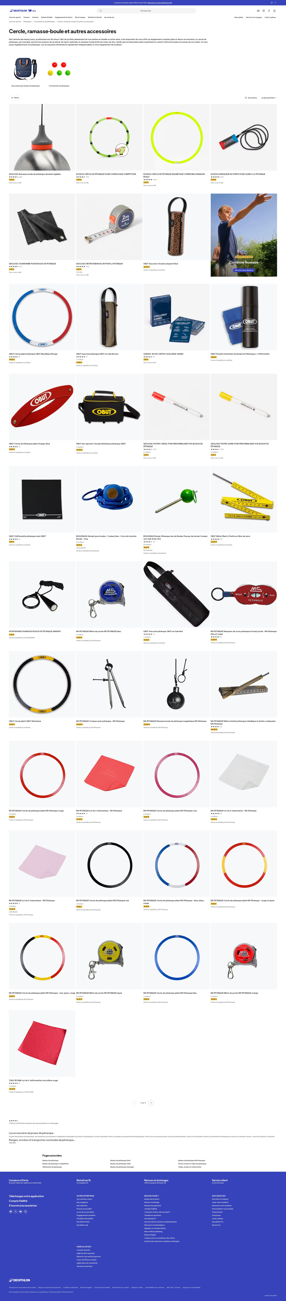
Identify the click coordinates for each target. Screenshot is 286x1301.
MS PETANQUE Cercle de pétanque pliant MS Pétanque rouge (36, 811)
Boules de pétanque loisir (120, 1160)
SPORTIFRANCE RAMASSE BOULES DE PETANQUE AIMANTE (35, 631)
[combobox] (269, 98)
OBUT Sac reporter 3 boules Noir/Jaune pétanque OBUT (101, 444)
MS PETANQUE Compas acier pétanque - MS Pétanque (100, 721)
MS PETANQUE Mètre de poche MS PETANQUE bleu (98, 631)
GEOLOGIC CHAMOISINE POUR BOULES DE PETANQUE (32, 264)
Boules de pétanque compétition (55, 1164)
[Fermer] (275, 2)
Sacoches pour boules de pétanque (25, 86)
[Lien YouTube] (20, 1211)
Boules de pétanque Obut (120, 1164)
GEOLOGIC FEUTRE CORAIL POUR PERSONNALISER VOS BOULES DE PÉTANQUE (173, 445)
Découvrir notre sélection (244, 270)
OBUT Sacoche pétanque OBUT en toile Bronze (97, 354)
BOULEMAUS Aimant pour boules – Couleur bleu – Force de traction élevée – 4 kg (106, 537)
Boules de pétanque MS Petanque (191, 1160)
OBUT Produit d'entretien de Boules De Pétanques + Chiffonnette (240, 354)
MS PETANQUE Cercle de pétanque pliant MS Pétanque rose (170, 811)
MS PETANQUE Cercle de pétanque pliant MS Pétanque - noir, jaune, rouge (42, 993)
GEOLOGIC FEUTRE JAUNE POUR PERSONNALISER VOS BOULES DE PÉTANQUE (240, 445)
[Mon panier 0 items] (274, 10)
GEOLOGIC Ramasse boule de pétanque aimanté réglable (35, 174)
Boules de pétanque (50, 1160)
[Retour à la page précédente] (135, 1103)
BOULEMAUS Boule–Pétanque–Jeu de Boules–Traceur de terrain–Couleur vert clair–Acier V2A (175, 537)
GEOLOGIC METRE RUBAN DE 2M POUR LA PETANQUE (99, 264)
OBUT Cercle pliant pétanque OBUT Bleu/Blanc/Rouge (33, 354)
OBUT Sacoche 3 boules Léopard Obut (160, 264)
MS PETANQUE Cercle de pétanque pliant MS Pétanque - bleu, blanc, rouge (174, 901)
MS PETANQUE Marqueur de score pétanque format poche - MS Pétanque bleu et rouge (244, 632)
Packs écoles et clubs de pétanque (192, 1164)
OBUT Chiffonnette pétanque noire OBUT (27, 536)
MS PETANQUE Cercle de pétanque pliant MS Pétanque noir (102, 900)
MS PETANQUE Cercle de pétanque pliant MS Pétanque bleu (170, 993)
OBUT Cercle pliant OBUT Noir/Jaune (25, 721)
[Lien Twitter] (15, 1211)
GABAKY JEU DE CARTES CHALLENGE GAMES (163, 354)
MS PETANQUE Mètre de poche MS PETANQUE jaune (99, 993)
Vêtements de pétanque (52, 1167)
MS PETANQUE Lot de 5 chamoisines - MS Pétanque (99, 811)
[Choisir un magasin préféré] (258, 10)
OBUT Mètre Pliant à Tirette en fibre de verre (230, 536)
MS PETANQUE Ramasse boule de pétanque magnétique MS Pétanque (174, 721)
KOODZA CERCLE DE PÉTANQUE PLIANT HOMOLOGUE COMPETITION (106, 174)
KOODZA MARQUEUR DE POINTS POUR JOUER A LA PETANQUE (238, 174)
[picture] (42, 137)
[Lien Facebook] (11, 1211)
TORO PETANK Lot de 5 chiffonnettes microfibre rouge (33, 1080)
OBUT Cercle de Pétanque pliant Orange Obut (29, 444)
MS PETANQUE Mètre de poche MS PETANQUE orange (234, 993)
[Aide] (263, 10)
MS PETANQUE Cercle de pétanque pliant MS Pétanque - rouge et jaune (242, 900)
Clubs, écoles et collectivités (189, 1167)
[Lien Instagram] (25, 1211)
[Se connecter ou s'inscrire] (269, 10)
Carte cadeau (270, 17)
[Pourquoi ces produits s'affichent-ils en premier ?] (246, 98)
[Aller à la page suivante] (151, 1103)
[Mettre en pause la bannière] (271, 2)
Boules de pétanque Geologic (122, 1167)
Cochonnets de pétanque (59, 86)
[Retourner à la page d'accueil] (23, 10)
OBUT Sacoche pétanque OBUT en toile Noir (163, 631)
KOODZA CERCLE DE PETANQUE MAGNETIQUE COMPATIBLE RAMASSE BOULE (174, 175)
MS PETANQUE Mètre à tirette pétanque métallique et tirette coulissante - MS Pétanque (244, 722)
